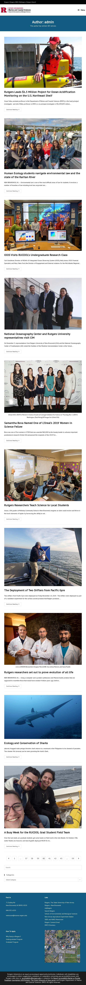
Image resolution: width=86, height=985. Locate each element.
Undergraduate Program (14, 939)
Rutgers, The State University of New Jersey (59, 903)
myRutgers (48, 908)
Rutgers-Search (31, 2)
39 (38, 858)
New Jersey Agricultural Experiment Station (59, 917)
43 (61, 858)
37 (26, 858)
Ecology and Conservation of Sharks (26, 743)
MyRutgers (22, 2)
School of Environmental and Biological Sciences (61, 914)
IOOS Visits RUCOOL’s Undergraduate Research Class (35, 255)
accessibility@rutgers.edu (31, 978)
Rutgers (6, 2)
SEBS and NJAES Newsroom (54, 919)
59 (73, 858)
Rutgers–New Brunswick (53, 905)
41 (49, 858)
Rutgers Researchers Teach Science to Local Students (36, 505)
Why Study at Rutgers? (13, 936)
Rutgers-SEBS (14, 2)
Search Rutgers (50, 911)
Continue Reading (13, 109)
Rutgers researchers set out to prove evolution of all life (38, 672)
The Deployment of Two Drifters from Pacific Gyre (34, 590)
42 (55, 858)
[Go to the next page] (78, 858)
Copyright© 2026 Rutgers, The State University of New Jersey (34, 980)
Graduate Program (12, 942)
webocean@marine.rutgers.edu (16, 915)
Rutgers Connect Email (52, 922)
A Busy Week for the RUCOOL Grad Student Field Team (37, 832)
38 (32, 858)
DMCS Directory (50, 925)
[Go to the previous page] (8, 858)
